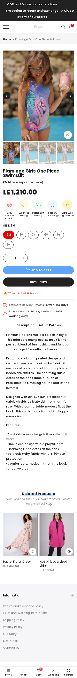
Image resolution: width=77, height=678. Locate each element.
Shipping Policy (13, 620)
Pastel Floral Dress (17, 562)
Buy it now (38, 282)
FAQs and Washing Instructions (25, 613)
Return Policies (49, 325)
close (68, 10)
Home (7, 39)
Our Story (10, 634)
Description (25, 325)
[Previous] (6, 95)
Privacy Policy (12, 627)
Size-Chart (10, 641)
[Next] (70, 95)
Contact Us (11, 648)
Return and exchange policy (23, 606)
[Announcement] (32, 10)
